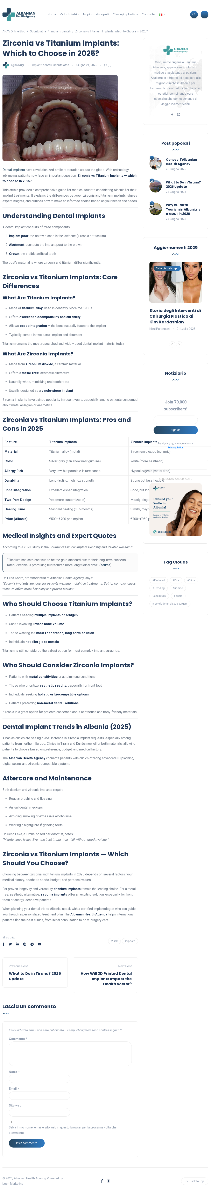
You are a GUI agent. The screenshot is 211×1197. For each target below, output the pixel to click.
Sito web (15, 1105)
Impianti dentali (42, 65)
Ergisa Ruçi (17, 65)
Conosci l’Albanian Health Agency (181, 161)
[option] (175, 296)
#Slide (191, 580)
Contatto (148, 14)
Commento (18, 1039)
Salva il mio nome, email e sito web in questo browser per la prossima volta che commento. (63, 1130)
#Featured (159, 580)
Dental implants (13, 170)
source (105, 565)
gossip (178, 595)
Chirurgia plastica (125, 14)
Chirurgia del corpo (167, 268)
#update (130, 941)
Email (14, 1088)
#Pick (114, 941)
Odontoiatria (69, 14)
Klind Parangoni (159, 328)
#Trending (159, 588)
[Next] (179, 344)
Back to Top (197, 1181)
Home (52, 14)
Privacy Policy (175, 447)
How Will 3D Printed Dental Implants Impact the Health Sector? (106, 978)
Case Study (159, 595)
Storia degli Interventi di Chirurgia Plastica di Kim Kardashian (175, 316)
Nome (14, 1072)
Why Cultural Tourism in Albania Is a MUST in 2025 (183, 209)
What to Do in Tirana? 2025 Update (183, 184)
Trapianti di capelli (96, 14)
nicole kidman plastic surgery (170, 603)
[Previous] (172, 344)
